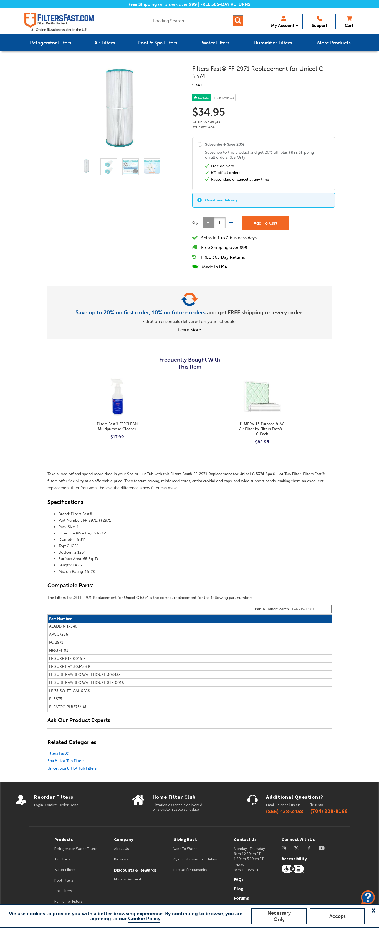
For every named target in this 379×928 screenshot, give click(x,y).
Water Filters (65, 869)
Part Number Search (272, 609)
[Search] (238, 20)
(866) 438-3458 (284, 811)
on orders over (162, 4)
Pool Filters (63, 880)
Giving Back (185, 839)
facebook (309, 848)
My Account (282, 25)
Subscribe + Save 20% (224, 144)
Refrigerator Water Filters (75, 848)
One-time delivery (221, 200)
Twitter (296, 848)
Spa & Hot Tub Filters (65, 760)
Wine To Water (185, 848)
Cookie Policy (144, 918)
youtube (322, 848)
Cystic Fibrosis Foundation (195, 859)
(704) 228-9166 (329, 811)
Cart (349, 25)
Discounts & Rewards (135, 870)
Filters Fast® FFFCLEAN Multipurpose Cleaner (117, 426)
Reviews (121, 859)
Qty (195, 222)
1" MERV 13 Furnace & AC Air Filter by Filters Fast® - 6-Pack (262, 428)
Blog (239, 888)
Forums (241, 898)
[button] (373, 910)
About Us (121, 848)
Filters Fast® (58, 753)
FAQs (239, 879)
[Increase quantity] (230, 222)
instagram (284, 848)
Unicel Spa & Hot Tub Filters (72, 768)
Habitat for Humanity (190, 869)
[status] (219, 222)
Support (319, 25)
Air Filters (62, 859)
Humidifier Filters (68, 901)
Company (123, 839)
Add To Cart (265, 223)
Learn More (189, 329)
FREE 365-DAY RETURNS (225, 4)
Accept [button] (337, 916)
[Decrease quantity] (208, 222)
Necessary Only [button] (279, 916)
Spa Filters (63, 890)
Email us (272, 805)
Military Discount (127, 879)
